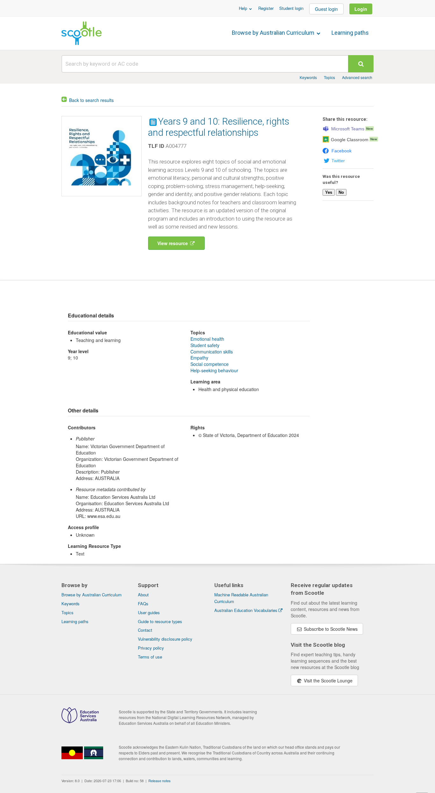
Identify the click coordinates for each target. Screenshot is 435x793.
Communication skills (211, 351)
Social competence (209, 364)
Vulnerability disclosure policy (165, 639)
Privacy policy (151, 648)
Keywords (308, 77)
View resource (173, 243)
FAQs (143, 603)
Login (360, 9)
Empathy (199, 357)
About (143, 595)
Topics (329, 77)
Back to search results (91, 100)
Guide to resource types (160, 621)
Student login (291, 8)
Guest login (326, 9)
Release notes (159, 780)
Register (266, 8)
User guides (149, 612)
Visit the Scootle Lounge (328, 680)
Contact (145, 630)
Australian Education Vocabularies (245, 610)
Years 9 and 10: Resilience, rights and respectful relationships (218, 127)
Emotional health (207, 339)
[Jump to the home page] (81, 33)
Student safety (204, 345)
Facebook (342, 150)
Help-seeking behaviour (214, 370)
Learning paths (350, 32)
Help (243, 8)
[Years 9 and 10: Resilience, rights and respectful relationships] (101, 197)
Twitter (338, 160)
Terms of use (150, 657)
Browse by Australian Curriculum (274, 32)
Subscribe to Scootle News (330, 629)
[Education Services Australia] (80, 721)
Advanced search (357, 77)
